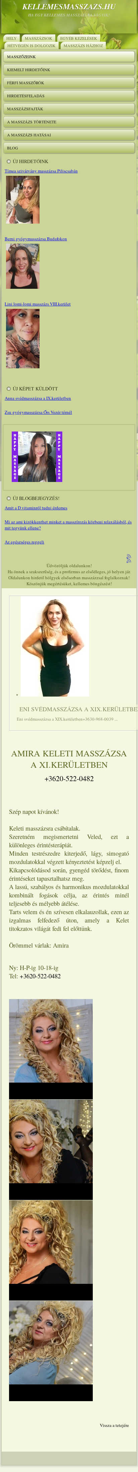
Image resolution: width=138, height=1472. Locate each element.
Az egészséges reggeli (24, 542)
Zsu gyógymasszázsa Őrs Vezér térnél (38, 412)
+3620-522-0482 (69, 778)
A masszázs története (31, 121)
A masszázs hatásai (29, 134)
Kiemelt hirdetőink (28, 69)
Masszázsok (38, 38)
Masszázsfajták (25, 108)
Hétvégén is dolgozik (31, 45)
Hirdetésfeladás (26, 95)
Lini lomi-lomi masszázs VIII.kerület (38, 304)
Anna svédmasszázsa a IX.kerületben (38, 398)
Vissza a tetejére (114, 1425)
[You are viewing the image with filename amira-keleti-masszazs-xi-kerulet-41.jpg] (51, 1049)
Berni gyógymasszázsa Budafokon (36, 239)
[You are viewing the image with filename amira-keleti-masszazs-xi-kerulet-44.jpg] (51, 1351)
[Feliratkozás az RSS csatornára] (129, 557)
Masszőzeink (21, 56)
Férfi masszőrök (25, 82)
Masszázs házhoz (83, 45)
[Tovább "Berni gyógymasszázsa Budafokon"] (22, 288)
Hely (11, 38)
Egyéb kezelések (78, 38)
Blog (12, 147)
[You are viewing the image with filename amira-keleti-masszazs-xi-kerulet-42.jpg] (51, 1150)
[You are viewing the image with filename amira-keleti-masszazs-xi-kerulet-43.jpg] (51, 1250)
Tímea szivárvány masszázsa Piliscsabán (41, 171)
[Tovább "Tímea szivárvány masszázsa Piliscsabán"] (22, 223)
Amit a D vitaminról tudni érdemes (36, 508)
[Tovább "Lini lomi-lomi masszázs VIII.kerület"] (22, 368)
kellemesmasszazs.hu (69, 6)
